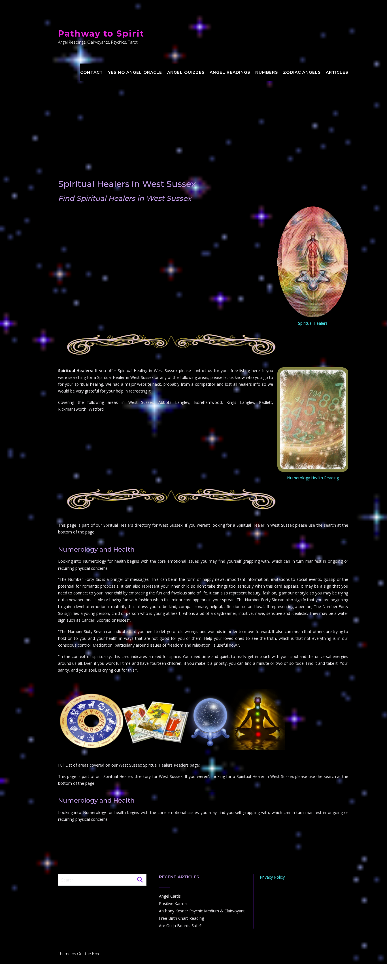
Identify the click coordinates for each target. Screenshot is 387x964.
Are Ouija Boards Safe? (180, 925)
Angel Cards (170, 896)
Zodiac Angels (302, 72)
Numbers (266, 72)
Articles (337, 72)
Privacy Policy (272, 877)
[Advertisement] (203, 123)
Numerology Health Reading (313, 477)
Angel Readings (230, 72)
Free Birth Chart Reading (181, 918)
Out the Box (88, 953)
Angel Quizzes (186, 72)
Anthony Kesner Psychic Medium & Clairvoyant (202, 911)
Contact (91, 72)
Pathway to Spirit (101, 33)
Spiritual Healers (313, 323)
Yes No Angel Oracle (135, 72)
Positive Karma (173, 903)
